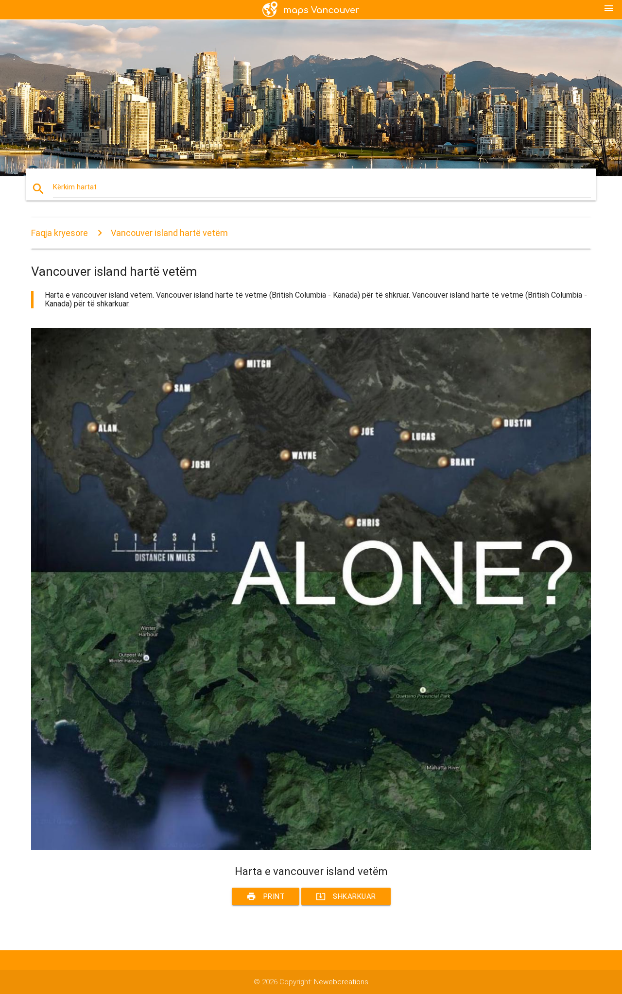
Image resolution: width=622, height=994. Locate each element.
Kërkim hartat (75, 187)
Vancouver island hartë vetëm (169, 233)
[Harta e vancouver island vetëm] (311, 847)
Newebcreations (341, 981)
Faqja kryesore (59, 233)
